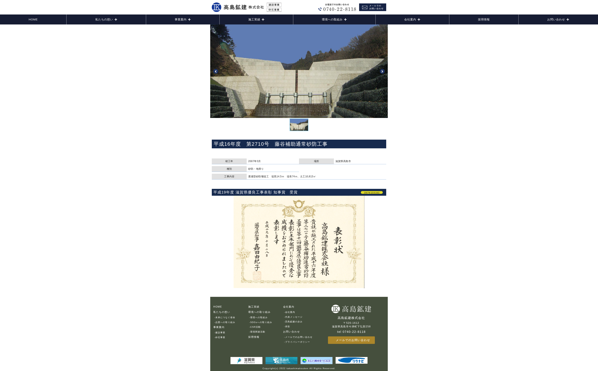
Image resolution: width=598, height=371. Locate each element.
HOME (33, 19)
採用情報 (484, 19)
